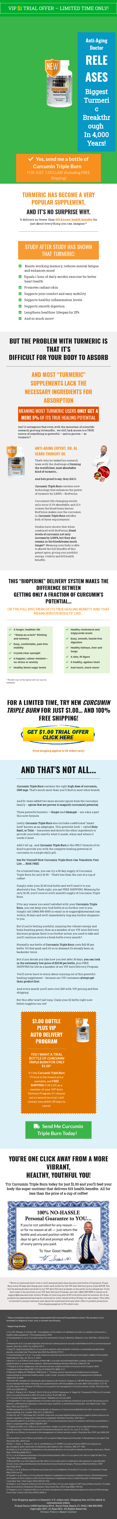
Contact (72, 1511)
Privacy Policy (49, 1511)
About (62, 1511)
